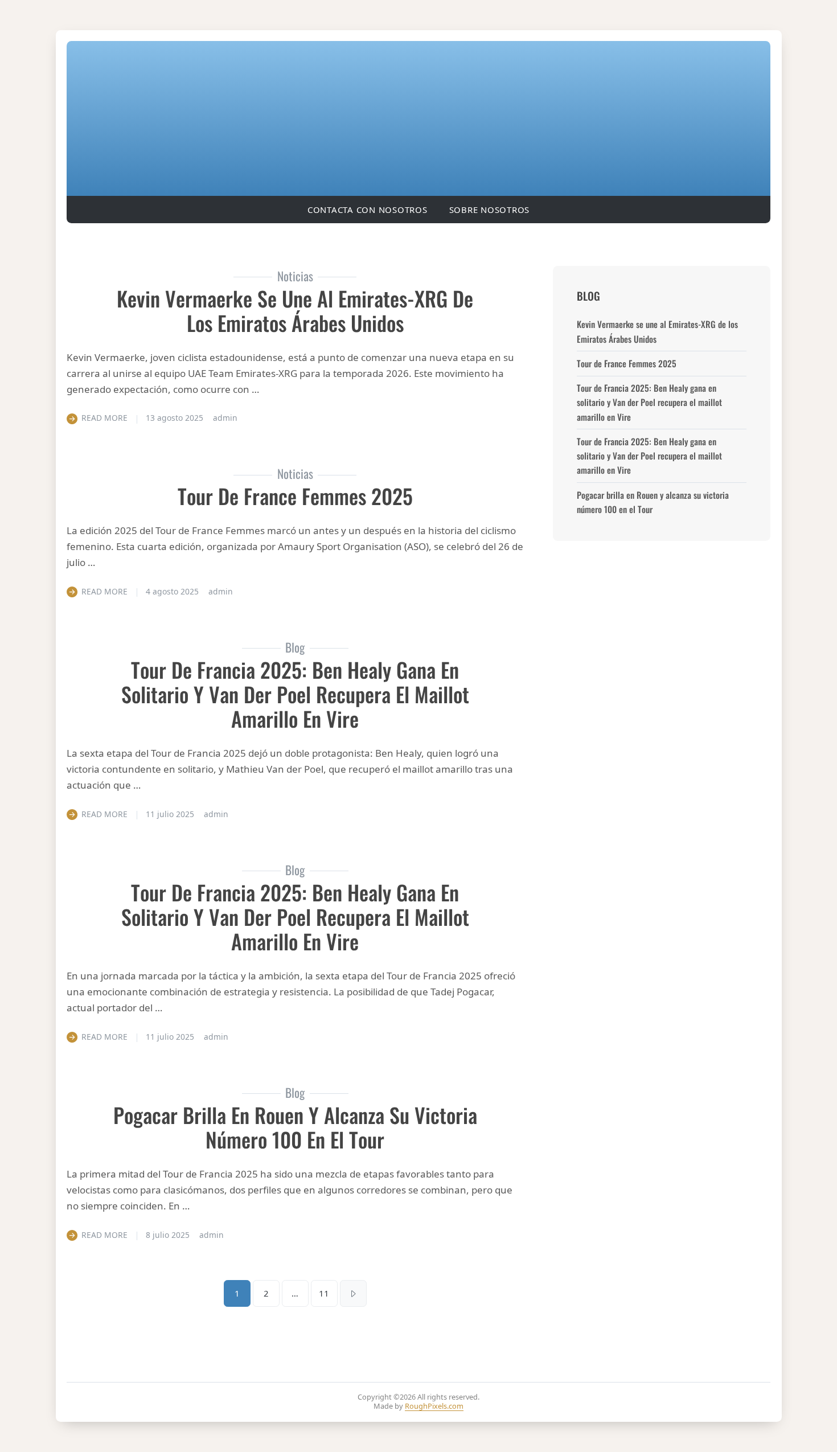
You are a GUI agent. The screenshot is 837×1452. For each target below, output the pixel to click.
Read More (104, 417)
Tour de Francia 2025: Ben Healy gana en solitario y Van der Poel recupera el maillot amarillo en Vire (295, 694)
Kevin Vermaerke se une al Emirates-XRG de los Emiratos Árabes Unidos (295, 310)
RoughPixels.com (434, 1406)
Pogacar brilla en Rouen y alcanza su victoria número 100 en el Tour (295, 1127)
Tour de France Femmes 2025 (295, 496)
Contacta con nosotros (367, 209)
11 (324, 1293)
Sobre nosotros (489, 209)
